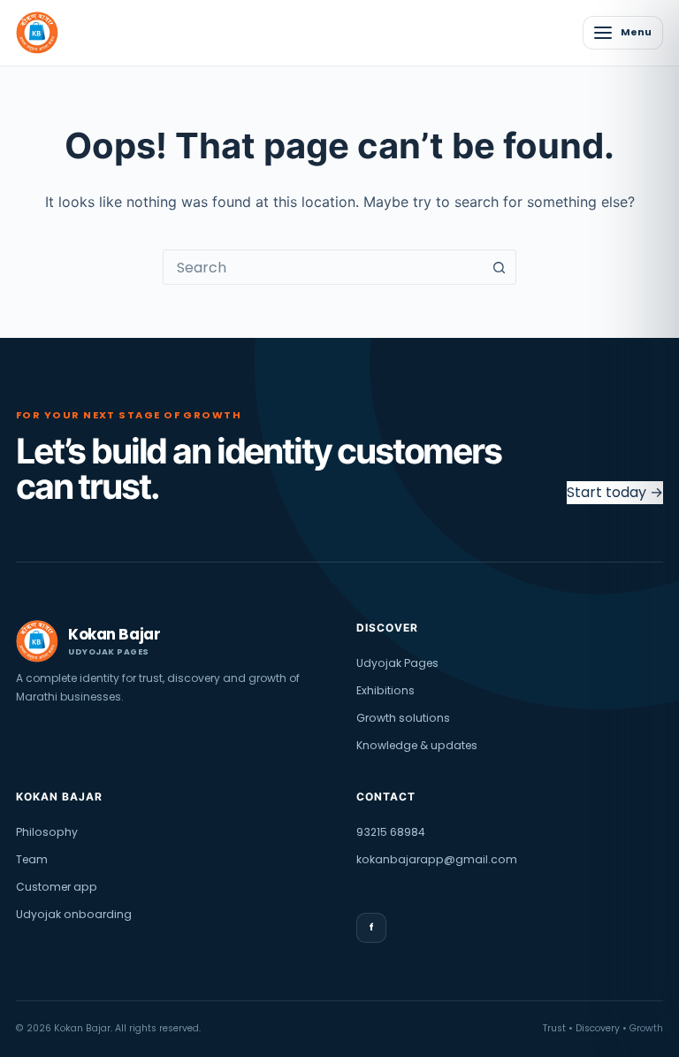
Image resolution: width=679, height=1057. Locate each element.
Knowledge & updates (416, 745)
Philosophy (47, 831)
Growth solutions (403, 717)
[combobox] (323, 267)
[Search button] (498, 267)
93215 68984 (390, 831)
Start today (615, 492)
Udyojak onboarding (74, 914)
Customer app (56, 886)
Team (32, 859)
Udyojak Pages (397, 662)
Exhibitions (385, 690)
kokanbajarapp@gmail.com (436, 859)
